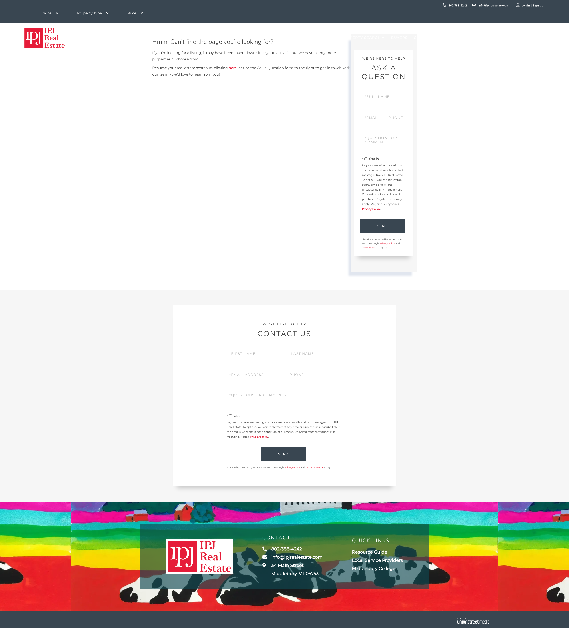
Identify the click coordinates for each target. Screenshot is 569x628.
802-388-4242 (457, 5)
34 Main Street (294, 569)
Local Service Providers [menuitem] (377, 560)
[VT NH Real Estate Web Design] (473, 621)
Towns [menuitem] (464, 38)
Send (382, 226)
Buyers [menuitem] (399, 38)
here (233, 68)
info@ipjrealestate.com (493, 5)
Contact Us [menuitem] (530, 38)
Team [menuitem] (444, 38)
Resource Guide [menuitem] (369, 552)
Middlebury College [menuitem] (373, 568)
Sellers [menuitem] (423, 38)
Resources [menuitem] (494, 38)
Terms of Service (371, 247)
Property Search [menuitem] (361, 38)
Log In (525, 5)
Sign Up (538, 5)
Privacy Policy (371, 209)
